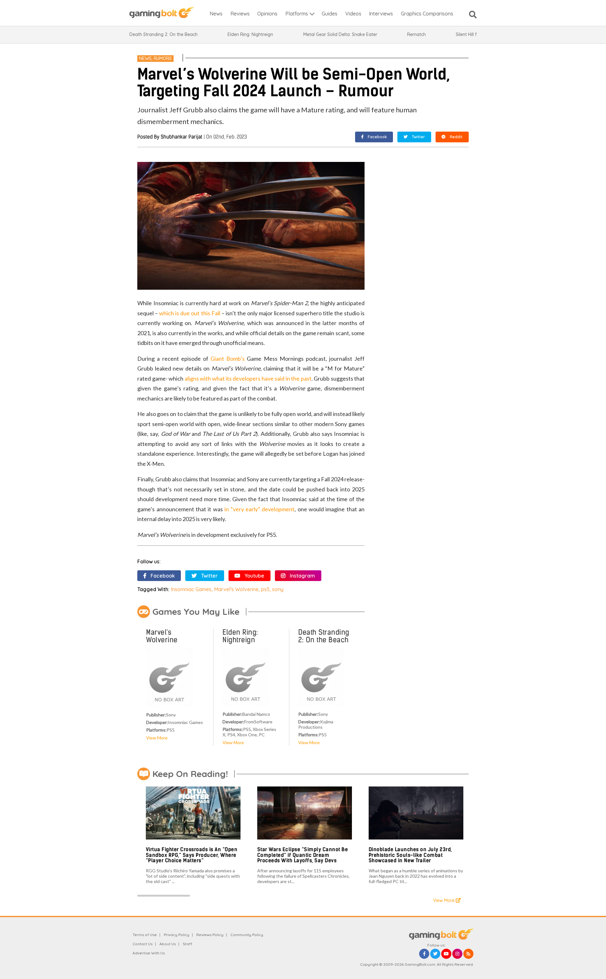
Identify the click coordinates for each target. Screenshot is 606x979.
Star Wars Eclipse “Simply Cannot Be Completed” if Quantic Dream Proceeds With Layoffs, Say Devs (302, 854)
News (145, 58)
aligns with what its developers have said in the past (248, 378)
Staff (187, 943)
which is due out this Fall (189, 313)
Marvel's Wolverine (236, 589)
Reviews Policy (209, 934)
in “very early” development (259, 509)
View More (157, 737)
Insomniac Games (191, 589)
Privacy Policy (176, 934)
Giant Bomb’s (228, 358)
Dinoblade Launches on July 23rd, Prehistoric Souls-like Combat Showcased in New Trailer (410, 854)
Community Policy (246, 934)
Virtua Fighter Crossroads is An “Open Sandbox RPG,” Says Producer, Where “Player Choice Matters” (192, 854)
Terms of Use (145, 934)
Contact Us (142, 943)
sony (277, 589)
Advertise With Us (149, 953)
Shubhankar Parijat (181, 137)
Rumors (163, 58)
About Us (167, 943)
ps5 (265, 589)
